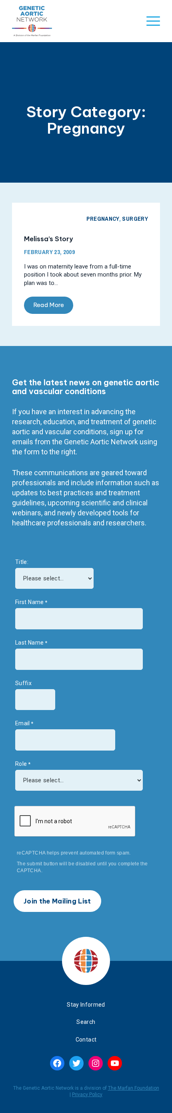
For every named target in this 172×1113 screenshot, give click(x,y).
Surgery (135, 218)
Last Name (29, 642)
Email (22, 723)
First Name (29, 602)
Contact (86, 1039)
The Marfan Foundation (133, 1088)
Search (85, 1022)
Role (21, 764)
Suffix (23, 683)
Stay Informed (86, 1004)
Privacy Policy (87, 1094)
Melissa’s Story (48, 239)
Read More (48, 305)
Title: (21, 562)
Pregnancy (102, 218)
